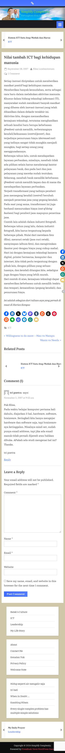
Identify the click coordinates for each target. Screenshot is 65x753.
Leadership (16, 624)
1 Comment (14, 74)
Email (8, 552)
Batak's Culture (18, 611)
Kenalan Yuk (17, 657)
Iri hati (14, 689)
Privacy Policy (18, 663)
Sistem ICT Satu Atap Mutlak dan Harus (29, 37)
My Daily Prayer (16, 727)
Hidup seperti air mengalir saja (27, 683)
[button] (6, 313)
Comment (10, 492)
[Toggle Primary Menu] (59, 24)
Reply (7, 459)
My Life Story (17, 630)
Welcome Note (18, 669)
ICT (10, 41)
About (13, 644)
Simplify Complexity (35, 12)
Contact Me (16, 650)
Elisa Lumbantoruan (43, 68)
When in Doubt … (19, 696)
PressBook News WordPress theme (38, 749)
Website (9, 566)
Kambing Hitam (19, 702)
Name (8, 538)
